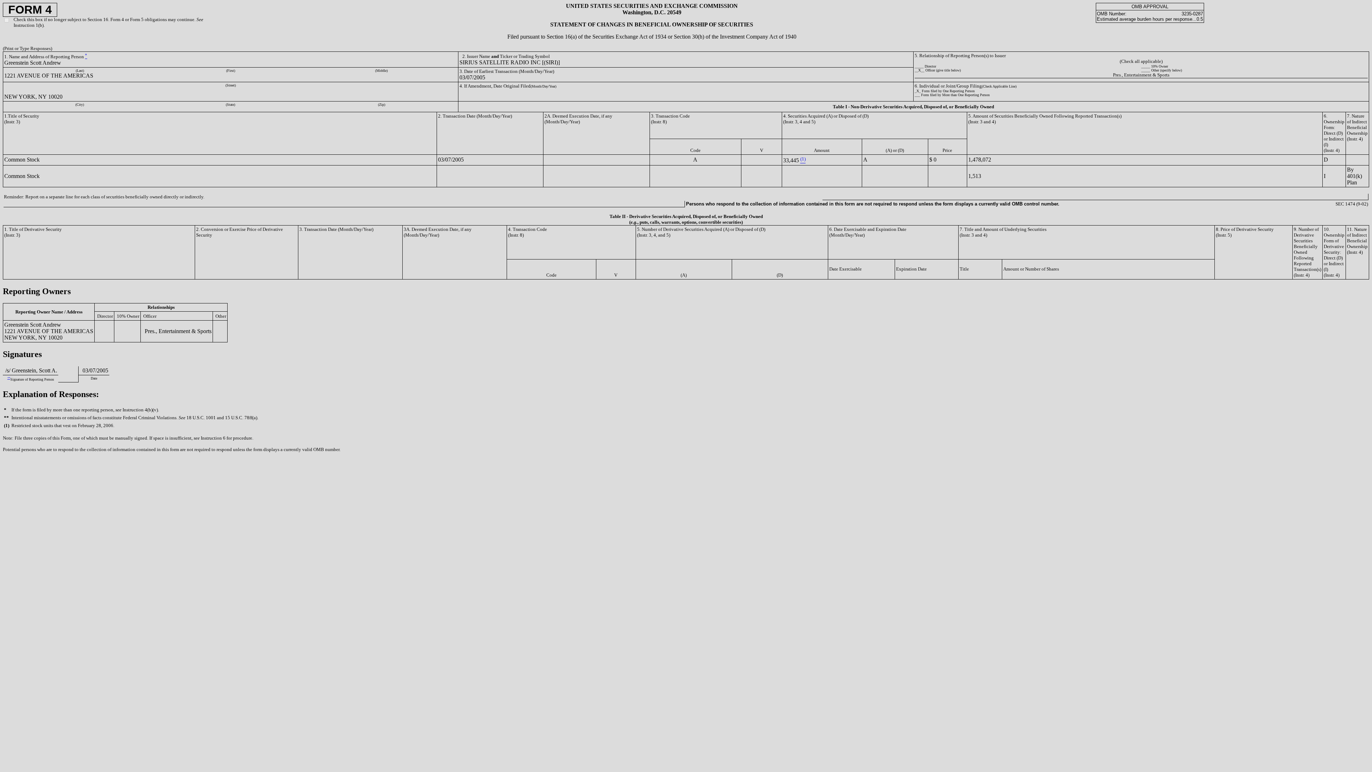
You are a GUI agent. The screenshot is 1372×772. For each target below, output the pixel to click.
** (9, 378)
